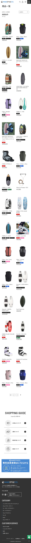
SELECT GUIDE (6, 526)
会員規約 (23, 538)
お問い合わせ (6, 533)
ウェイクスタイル (7, 513)
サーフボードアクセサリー (8, 508)
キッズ (4, 515)
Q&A (4, 531)
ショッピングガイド (7, 528)
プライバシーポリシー (10, 538)
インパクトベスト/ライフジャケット (11, 503)
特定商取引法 (17, 538)
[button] (20, 395)
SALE (4, 517)
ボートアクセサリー (7, 510)
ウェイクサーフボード (8, 506)
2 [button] (13, 395)
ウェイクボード (6, 519)
